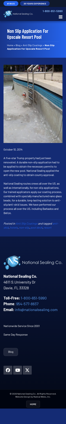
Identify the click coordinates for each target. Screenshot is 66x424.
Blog (18, 45)
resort (47, 227)
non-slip (24, 227)
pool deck (36, 227)
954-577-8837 (27, 303)
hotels (14, 227)
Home (10, 45)
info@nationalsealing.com (36, 309)
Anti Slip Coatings (32, 45)
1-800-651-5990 (52, 11)
